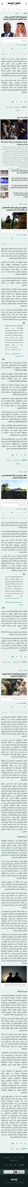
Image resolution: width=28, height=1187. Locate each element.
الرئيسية (25, 8)
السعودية (17, 106)
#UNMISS (7, 575)
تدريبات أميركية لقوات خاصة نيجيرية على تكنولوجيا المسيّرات (14, 674)
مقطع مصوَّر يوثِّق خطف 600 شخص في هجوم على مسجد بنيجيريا (14, 207)
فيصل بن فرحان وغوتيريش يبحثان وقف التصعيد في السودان (20, 193)
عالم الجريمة (16, 459)
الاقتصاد (4, 8)
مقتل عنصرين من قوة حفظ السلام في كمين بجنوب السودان (14, 475)
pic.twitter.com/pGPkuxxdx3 (12, 597)
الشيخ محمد (18, 702)
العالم (13, 8)
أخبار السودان (8, 106)
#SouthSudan (8, 587)
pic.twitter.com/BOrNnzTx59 (12, 348)
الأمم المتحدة (16, 661)
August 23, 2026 (19, 355)
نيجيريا (8, 459)
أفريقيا (17, 12)
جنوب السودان (6, 661)
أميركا (12, 1147)
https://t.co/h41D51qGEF (11, 346)
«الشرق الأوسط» (19, 43)
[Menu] (26, 3)
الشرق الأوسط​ (18, 8)
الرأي (9, 8)
